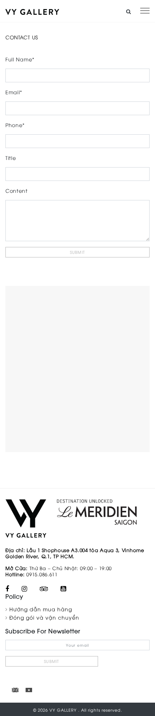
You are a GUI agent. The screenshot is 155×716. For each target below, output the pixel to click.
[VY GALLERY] (32, 11)
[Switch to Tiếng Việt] (29, 689)
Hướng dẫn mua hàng (40, 609)
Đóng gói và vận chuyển (44, 617)
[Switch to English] (15, 689)
